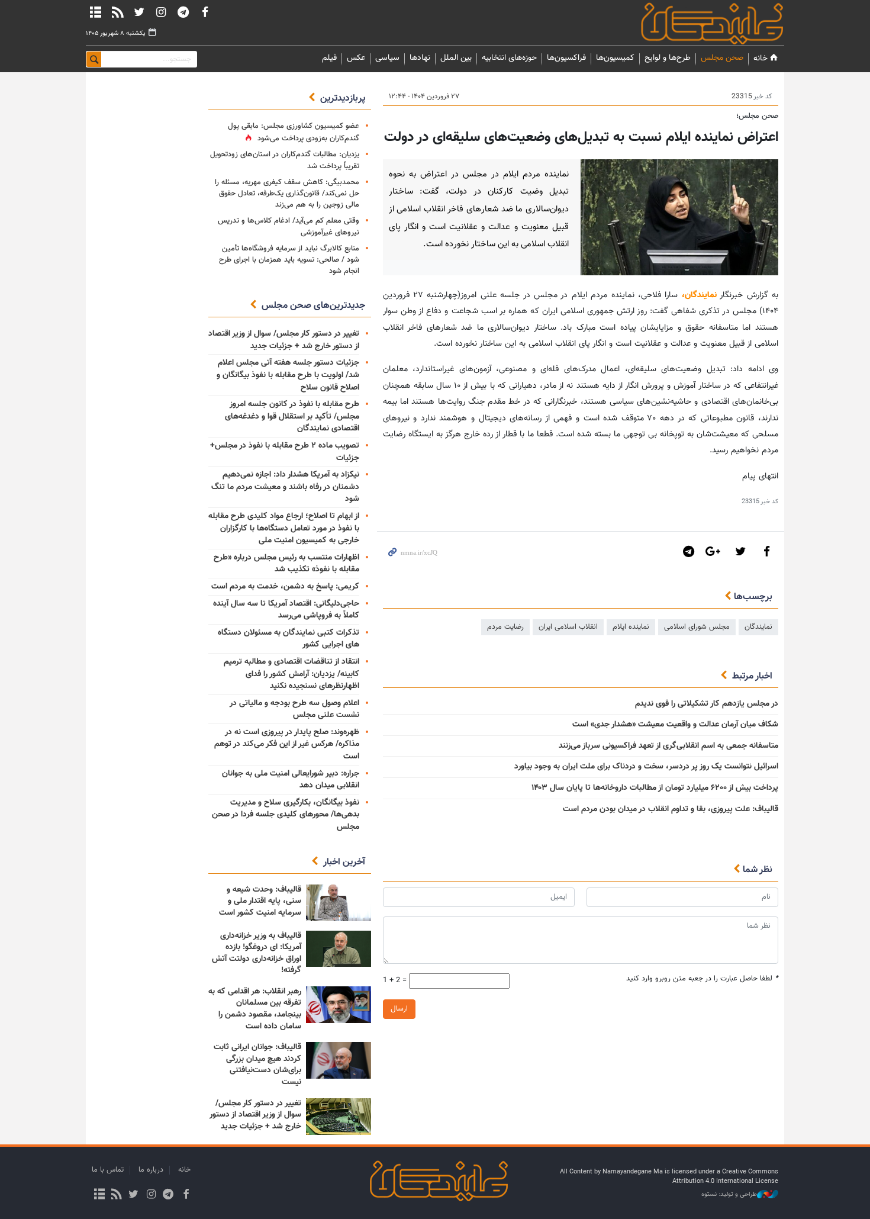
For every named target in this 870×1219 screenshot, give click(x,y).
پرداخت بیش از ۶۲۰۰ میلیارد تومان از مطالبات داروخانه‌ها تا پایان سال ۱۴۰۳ (654, 788)
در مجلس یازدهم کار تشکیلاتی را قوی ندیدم (705, 703)
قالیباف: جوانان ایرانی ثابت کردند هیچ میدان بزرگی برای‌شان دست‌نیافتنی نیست (257, 1065)
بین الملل (456, 58)
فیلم (329, 58)
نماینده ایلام (631, 627)
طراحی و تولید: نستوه (729, 1194)
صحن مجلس (722, 58)
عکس (356, 58)
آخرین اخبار (344, 862)
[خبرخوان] (117, 11)
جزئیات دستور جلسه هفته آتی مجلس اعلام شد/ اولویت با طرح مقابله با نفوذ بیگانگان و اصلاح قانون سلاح (288, 375)
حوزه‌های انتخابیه (509, 58)
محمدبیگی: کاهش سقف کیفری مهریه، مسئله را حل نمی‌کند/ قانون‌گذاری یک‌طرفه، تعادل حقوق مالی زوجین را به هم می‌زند (287, 193)
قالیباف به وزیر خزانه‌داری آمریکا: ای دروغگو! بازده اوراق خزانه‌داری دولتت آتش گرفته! (256, 953)
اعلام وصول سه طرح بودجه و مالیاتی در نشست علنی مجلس (294, 709)
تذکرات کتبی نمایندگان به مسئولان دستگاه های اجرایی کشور (288, 639)
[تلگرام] (182, 11)
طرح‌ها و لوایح (668, 58)
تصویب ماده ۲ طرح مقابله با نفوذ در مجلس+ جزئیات (284, 452)
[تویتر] (139, 11)
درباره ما (150, 1170)
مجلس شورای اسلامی (697, 627)
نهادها (420, 58)
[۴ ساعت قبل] (338, 903)
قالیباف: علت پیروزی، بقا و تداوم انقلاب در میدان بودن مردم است (670, 809)
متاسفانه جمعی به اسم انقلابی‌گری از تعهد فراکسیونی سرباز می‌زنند (668, 745)
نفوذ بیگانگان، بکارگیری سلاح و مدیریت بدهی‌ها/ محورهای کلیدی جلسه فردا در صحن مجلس (285, 815)
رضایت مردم (505, 627)
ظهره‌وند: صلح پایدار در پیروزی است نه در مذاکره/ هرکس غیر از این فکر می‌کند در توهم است (286, 744)
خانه (760, 58)
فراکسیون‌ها (566, 58)
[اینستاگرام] (161, 11)
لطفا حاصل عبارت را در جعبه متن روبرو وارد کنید (702, 979)
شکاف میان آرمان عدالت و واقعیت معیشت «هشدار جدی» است (675, 724)
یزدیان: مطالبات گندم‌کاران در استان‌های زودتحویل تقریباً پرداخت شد (284, 160)
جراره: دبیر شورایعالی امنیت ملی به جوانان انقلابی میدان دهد (290, 780)
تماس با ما (108, 1170)
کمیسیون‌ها (615, 58)
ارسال (399, 1009)
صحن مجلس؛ (757, 116)
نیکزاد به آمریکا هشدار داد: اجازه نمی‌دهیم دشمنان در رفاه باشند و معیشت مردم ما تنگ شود (285, 487)
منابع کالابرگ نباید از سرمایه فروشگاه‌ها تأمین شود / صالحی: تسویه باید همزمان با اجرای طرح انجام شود (289, 260)
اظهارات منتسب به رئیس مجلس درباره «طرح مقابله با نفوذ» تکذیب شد (286, 564)
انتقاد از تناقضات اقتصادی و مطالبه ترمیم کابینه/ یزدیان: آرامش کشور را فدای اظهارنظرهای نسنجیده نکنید (291, 674)
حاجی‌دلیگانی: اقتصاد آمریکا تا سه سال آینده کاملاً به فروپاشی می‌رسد (286, 610)
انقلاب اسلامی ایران (568, 627)
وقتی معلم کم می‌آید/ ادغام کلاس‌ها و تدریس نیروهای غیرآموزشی (288, 226)
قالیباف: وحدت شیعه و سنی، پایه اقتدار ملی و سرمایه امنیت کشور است (260, 901)
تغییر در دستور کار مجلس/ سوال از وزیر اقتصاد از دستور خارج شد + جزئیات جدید (283, 340)
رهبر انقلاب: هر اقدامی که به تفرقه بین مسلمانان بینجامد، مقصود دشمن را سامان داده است (254, 1009)
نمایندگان (695, 23)
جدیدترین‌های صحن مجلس (313, 305)
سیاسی (387, 58)
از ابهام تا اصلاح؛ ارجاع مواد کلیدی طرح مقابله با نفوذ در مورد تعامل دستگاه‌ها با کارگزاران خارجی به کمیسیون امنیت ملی (283, 528)
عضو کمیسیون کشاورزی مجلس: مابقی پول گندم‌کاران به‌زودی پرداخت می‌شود (293, 132)
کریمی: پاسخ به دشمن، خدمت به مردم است (285, 586)
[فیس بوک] (204, 11)
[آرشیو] (95, 11)
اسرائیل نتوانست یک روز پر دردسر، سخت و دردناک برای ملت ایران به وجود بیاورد (646, 766)
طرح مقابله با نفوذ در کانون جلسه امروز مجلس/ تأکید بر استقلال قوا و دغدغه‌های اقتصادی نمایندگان (292, 416)
